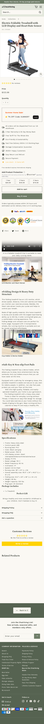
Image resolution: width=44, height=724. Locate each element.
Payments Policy (28, 650)
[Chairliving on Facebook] (27, 701)
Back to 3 (23, 610)
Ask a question (8, 518)
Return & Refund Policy (30, 659)
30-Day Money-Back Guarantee (29, 679)
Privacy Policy (27, 656)
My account (6, 690)
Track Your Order (7, 659)
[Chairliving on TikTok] (38, 701)
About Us (5, 653)
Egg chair (5, 675)
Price (4, 89)
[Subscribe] (37, 636)
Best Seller (6, 672)
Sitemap (25, 665)
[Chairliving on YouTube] (31, 701)
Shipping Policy (8, 508)
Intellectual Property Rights (11, 662)
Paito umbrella (7, 678)
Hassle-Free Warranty (29, 674)
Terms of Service (8, 665)
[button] (6, 83)
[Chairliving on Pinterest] (35, 701)
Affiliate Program (28, 662)
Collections (11, 19)
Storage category (8, 681)
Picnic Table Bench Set (10, 687)
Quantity (5, 98)
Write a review (22, 544)
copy (36, 117)
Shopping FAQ (7, 513)
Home (4, 19)
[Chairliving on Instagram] (23, 701)
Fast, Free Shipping (28, 682)
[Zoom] (41, 74)
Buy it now (22, 196)
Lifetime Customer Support (31, 686)
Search (4, 650)
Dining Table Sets (8, 684)
